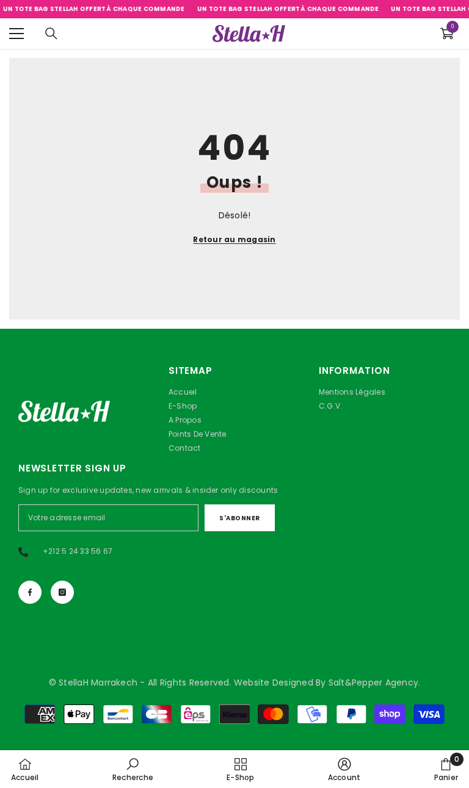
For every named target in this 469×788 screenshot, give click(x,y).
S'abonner (239, 518)
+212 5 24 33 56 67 (77, 551)
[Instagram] (62, 592)
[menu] (16, 33)
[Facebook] (30, 592)
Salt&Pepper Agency (373, 682)
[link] (133, 769)
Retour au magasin (234, 239)
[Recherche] (51, 33)
